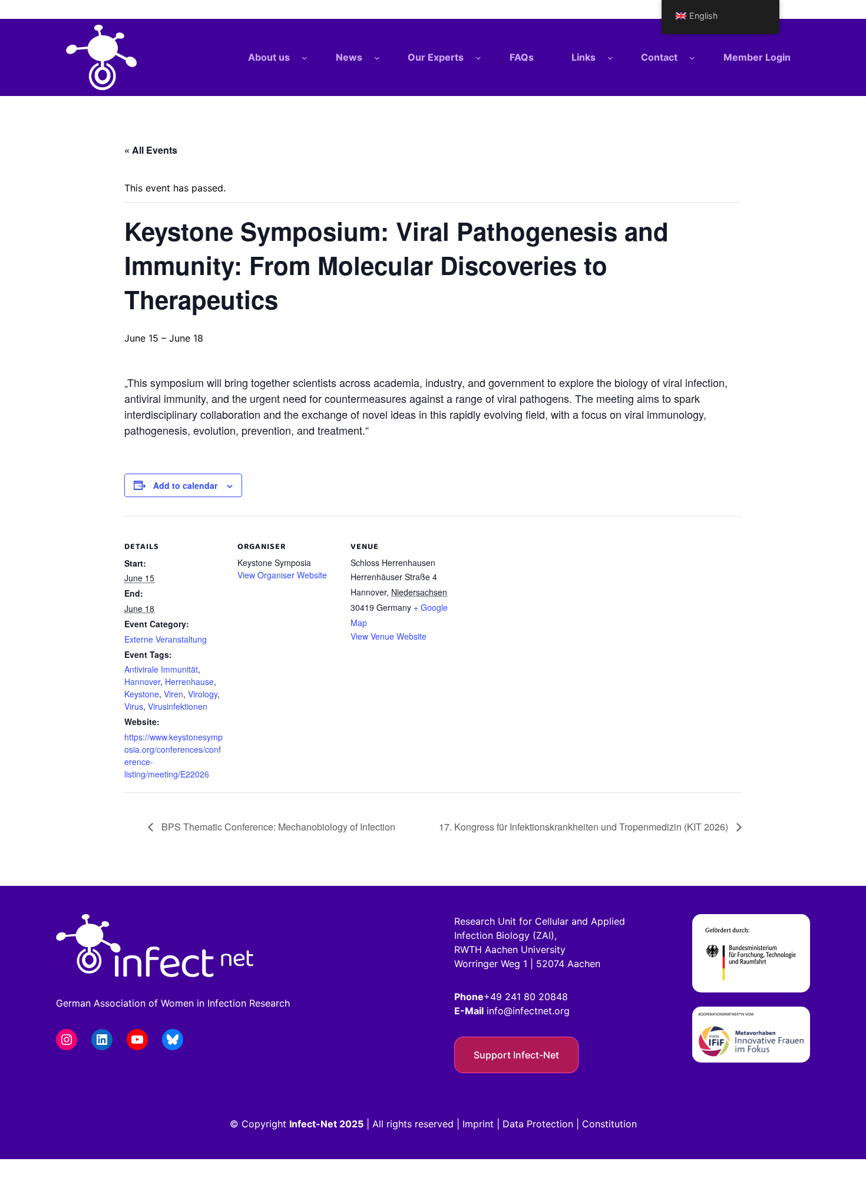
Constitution (609, 1124)
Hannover (142, 681)
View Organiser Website (282, 575)
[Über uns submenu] (305, 58)
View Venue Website (389, 636)
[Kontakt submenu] (692, 58)
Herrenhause (189, 681)
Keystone (141, 694)
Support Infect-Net (516, 1055)
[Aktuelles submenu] (377, 58)
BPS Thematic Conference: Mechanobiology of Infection (277, 826)
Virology (202, 694)
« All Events (150, 150)
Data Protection (538, 1124)
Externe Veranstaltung (165, 639)
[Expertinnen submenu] (478, 58)
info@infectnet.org (528, 1011)
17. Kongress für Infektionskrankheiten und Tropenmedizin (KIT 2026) (585, 826)
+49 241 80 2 (514, 996)
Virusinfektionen (177, 706)
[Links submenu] (610, 58)
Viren (173, 694)
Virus (133, 706)
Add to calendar (185, 485)
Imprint (478, 1124)
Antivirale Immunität (161, 669)
